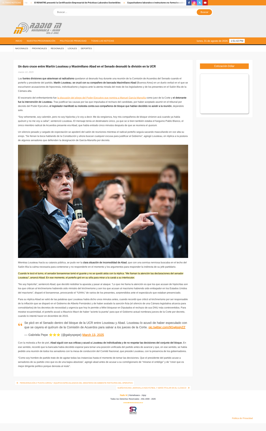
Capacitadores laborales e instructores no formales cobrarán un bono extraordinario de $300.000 (161, 2)
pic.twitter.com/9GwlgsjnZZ (167, 327)
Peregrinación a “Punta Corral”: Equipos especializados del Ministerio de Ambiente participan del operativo (76, 383)
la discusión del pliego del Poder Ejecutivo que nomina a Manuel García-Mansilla (101, 97)
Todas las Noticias (102, 41)
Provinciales (39, 48)
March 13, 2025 (93, 334)
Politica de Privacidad (73, 41)
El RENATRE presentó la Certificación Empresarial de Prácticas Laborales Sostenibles (62, 2)
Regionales (57, 48)
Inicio (19, 41)
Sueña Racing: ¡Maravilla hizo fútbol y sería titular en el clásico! (151, 388)
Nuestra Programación (41, 41)
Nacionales (21, 48)
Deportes (86, 48)
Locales (72, 48)
